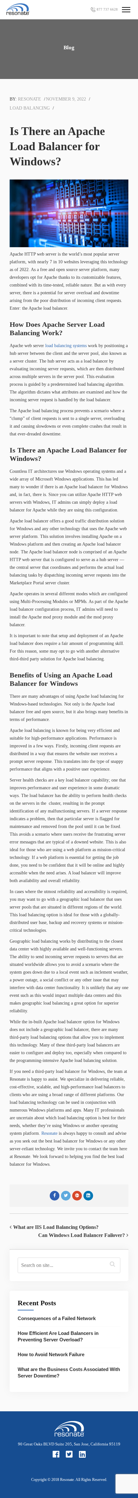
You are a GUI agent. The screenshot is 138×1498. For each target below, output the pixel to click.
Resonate (29, 99)
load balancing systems (66, 345)
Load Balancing (30, 108)
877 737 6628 (107, 9)
